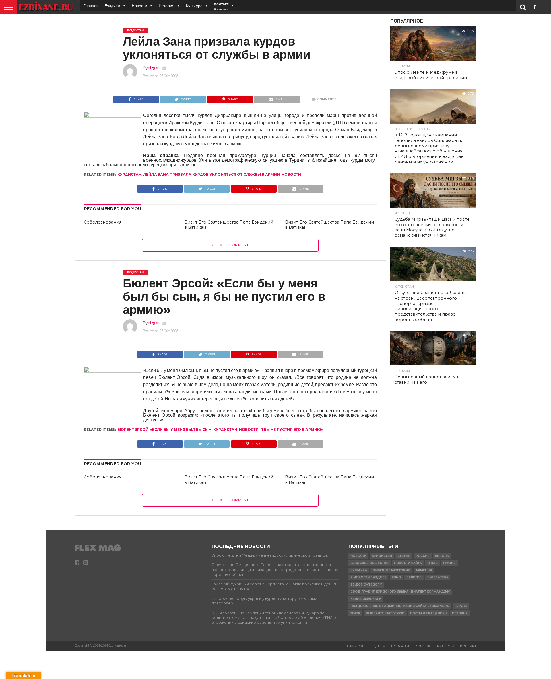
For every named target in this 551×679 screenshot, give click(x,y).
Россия (423, 556)
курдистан (129, 174)
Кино (396, 577)
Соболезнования (102, 222)
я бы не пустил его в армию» (291, 429)
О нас (432, 563)
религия (414, 577)
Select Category (366, 584)
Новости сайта (408, 563)
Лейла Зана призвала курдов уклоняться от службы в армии (211, 174)
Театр (355, 613)
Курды (461, 606)
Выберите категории (391, 570)
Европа (442, 556)
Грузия (449, 563)
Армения (424, 570)
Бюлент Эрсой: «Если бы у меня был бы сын (164, 429)
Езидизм (112, 5)
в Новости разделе (368, 577)
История (166, 5)
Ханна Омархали (365, 599)
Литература (437, 577)
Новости (139, 5)
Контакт (468, 646)
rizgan (154, 67)
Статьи (403, 556)
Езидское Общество (369, 563)
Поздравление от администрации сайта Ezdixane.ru (399, 606)
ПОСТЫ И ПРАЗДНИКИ (428, 613)
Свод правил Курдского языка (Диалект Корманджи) (400, 592)
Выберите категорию (385, 613)
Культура (194, 5)
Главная (91, 5)
